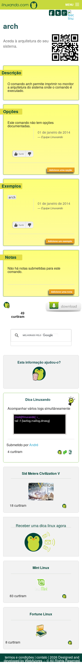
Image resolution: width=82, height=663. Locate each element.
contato (41, 657)
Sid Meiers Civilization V (41, 473)
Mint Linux (41, 567)
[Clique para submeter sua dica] (69, 401)
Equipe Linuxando (52, 137)
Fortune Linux (41, 614)
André (33, 444)
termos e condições (19, 657)
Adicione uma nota (61, 291)
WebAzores (33, 660)
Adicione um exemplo (60, 241)
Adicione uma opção (60, 170)
